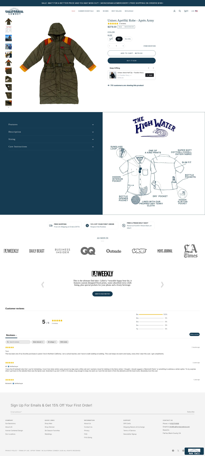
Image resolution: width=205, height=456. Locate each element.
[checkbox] (64, 342)
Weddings (48, 434)
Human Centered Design (14, 431)
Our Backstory (10, 423)
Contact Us (88, 427)
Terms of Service (129, 431)
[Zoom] (57, 63)
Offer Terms (35, 450)
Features (13, 124)
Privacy (86, 431)
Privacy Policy (11, 450)
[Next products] (153, 68)
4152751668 (174, 423)
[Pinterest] (183, 451)
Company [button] (9, 420)
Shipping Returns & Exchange (134, 427)
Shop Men (48, 423)
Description (15, 132)
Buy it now (131, 60)
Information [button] (89, 420)
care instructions (18, 146)
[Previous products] (148, 68)
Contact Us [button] (168, 420)
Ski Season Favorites (52, 431)
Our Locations (10, 434)
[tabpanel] (102, 364)
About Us (87, 423)
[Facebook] (173, 451)
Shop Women (49, 427)
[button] (98, 11)
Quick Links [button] (49, 420)
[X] (178, 451)
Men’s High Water (102, 294)
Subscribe (190, 412)
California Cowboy (51, 450)
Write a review (194, 334)
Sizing (12, 139)
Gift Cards (127, 423)
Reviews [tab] (11, 335)
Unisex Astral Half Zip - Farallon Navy (131, 72)
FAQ (85, 434)
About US (8, 427)
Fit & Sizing (88, 437)
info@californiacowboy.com (179, 427)
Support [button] (127, 420)
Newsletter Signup (130, 434)
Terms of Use (24, 450)
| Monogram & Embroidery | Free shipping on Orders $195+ (131, 3)
